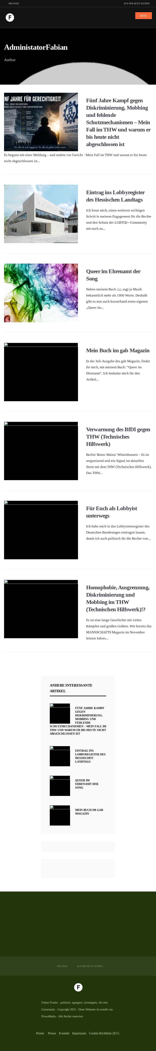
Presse (52, 1033)
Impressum (79, 1033)
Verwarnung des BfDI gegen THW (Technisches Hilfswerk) (118, 436)
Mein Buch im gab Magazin (118, 350)
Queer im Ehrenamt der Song (86, 784)
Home (40, 1033)
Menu (143, 15)
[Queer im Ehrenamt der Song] (60, 786)
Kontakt (64, 1033)
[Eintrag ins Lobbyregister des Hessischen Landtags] (60, 756)
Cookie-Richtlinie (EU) (104, 1033)
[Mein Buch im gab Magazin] (60, 815)
